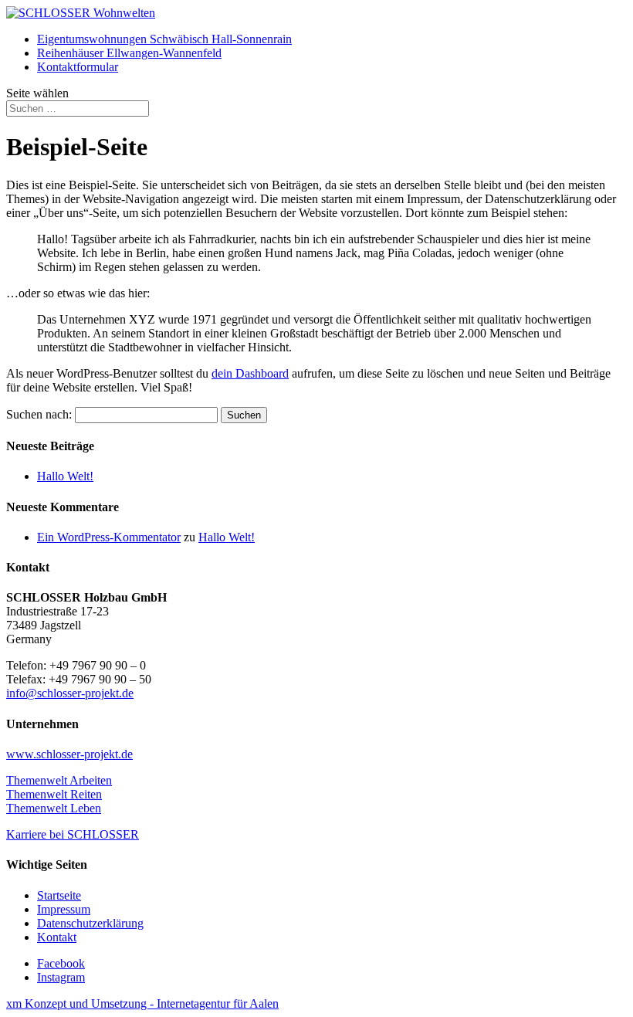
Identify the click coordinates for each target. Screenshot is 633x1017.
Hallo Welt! (65, 476)
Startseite (59, 895)
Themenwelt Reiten (54, 794)
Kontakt (56, 937)
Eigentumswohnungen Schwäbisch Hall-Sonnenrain (164, 39)
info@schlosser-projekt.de (70, 693)
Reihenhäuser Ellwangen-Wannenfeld (129, 52)
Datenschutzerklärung (90, 923)
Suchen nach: (39, 414)
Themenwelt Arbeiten (59, 780)
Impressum (63, 909)
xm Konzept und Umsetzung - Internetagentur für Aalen (142, 1003)
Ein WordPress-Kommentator (109, 537)
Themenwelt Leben (53, 808)
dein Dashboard (250, 373)
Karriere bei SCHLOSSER (72, 834)
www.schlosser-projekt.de (69, 754)
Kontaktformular (77, 66)
